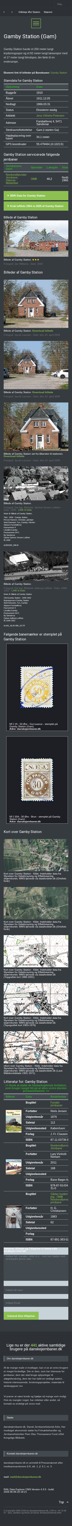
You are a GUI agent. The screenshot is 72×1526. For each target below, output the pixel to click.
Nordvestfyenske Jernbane (61, 1147)
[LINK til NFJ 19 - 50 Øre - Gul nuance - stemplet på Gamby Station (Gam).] (36, 687)
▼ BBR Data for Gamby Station (26, 195)
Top (61, 1502)
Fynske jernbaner (56, 1104)
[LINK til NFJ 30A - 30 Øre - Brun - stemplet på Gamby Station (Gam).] (36, 780)
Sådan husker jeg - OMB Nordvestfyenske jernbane (61, 1198)
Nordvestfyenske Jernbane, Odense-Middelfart (16, 179)
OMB (34, 178)
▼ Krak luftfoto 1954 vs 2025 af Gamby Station (35, 206)
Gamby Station (59, 72)
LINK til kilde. (25, 509)
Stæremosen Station (30, 12)
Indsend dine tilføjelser (21, 1316)
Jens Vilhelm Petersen (50, 115)
